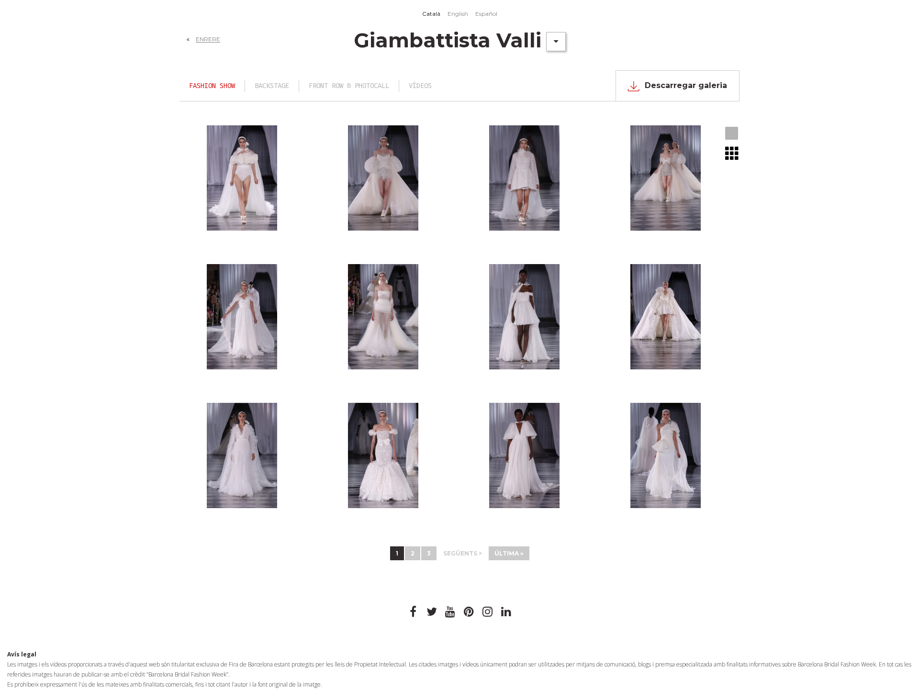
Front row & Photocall (349, 86)
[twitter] (431, 612)
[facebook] (413, 612)
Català (431, 13)
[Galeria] (732, 134)
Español (486, 13)
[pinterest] (469, 612)
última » (509, 553)
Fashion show (212, 86)
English (458, 13)
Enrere (208, 39)
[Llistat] (732, 153)
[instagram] (487, 612)
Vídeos (420, 86)
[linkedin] (506, 612)
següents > (462, 553)
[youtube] (450, 612)
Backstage (272, 86)
